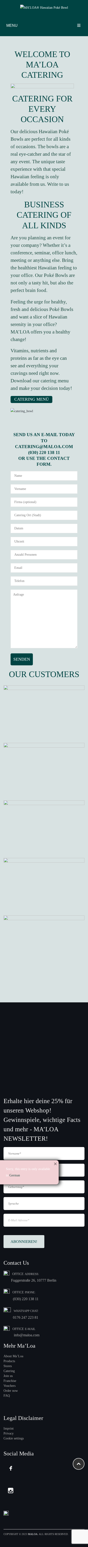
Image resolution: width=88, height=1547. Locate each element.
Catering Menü (31, 399)
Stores (8, 1366)
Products (9, 1361)
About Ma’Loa (13, 1356)
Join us (8, 1376)
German (14, 1175)
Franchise (10, 1381)
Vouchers (9, 1386)
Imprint (9, 1428)
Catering (9, 1371)
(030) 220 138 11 (25, 1299)
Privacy (9, 1433)
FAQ (7, 1395)
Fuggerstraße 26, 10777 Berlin (33, 1280)
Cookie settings (14, 1438)
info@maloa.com (26, 1335)
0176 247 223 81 (25, 1317)
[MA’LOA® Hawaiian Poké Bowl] (44, 7)
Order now (11, 1390)
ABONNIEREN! (24, 1241)
